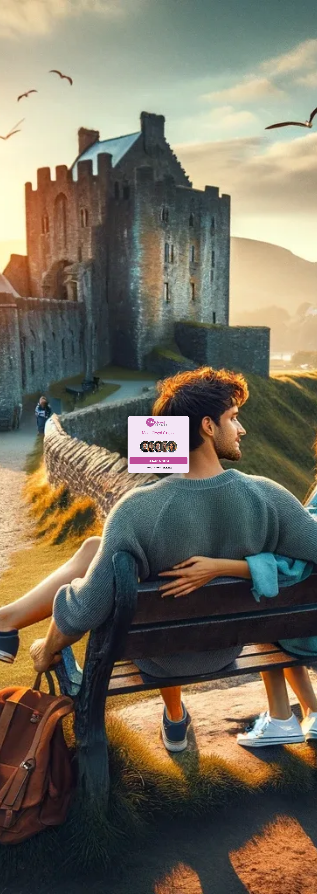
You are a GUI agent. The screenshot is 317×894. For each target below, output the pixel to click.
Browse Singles (158, 461)
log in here (167, 468)
